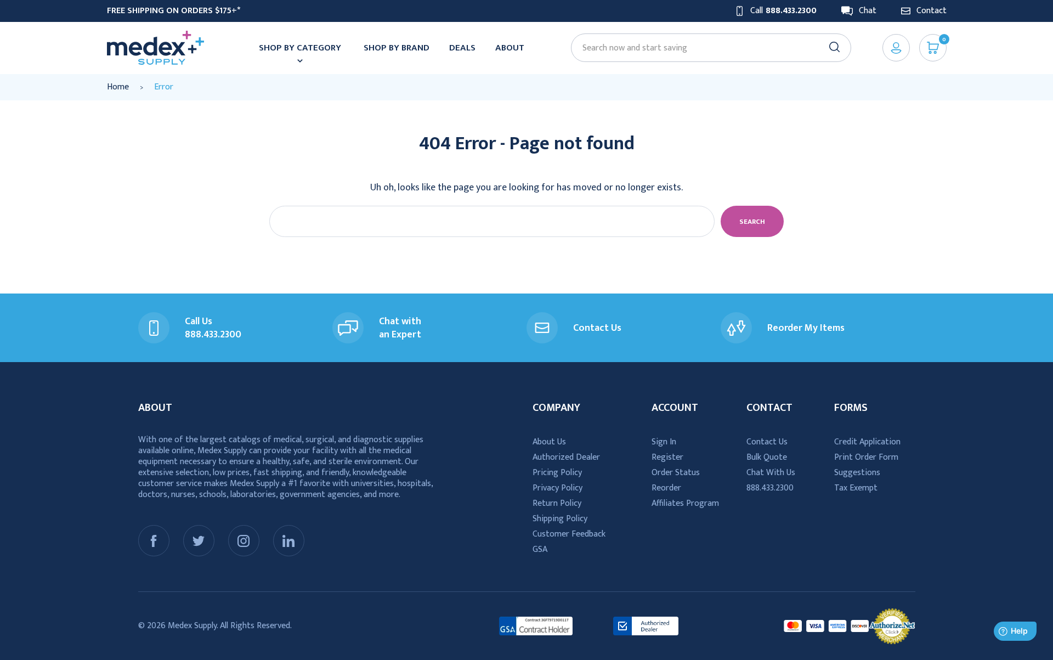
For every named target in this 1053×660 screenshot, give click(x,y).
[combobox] (705, 48)
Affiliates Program (685, 503)
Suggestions (857, 472)
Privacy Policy (557, 488)
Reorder (666, 488)
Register (667, 457)
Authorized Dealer (566, 457)
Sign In (664, 442)
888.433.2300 (770, 488)
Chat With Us (770, 472)
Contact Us (767, 442)
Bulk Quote (766, 457)
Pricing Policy (557, 472)
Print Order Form (866, 457)
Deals (462, 47)
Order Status (676, 472)
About (509, 47)
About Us (549, 442)
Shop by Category (300, 47)
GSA (540, 549)
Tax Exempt (856, 488)
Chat (867, 11)
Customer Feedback (569, 534)
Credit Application (867, 442)
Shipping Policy (560, 518)
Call (783, 11)
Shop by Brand (396, 47)
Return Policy (557, 503)
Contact (931, 11)
